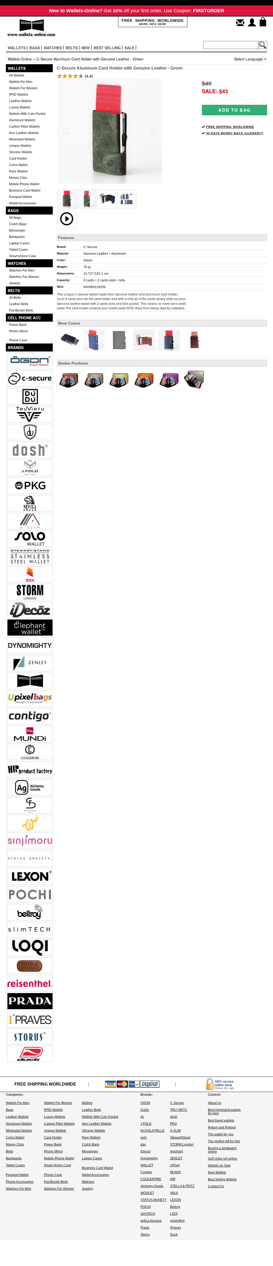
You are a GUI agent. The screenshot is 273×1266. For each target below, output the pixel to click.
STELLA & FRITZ (182, 1186)
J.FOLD (145, 1124)
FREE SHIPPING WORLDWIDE (230, 126)
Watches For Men (21, 270)
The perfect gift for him (224, 1141)
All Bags (15, 218)
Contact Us (216, 1186)
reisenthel (177, 1221)
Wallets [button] (17, 47)
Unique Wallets (20, 146)
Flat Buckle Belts (21, 310)
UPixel (175, 1165)
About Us (214, 1103)
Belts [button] (72, 47)
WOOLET (147, 1193)
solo (143, 1137)
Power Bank (18, 325)
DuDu (144, 1110)
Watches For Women (24, 277)
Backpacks (17, 237)
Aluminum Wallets (22, 120)
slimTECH (147, 1214)
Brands (15, 347)
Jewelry (14, 283)
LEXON (175, 1200)
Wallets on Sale (219, 1165)
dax (143, 1144)
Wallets (17, 68)
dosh (173, 1117)
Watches (17, 263)
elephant (176, 1151)
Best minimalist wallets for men (224, 1111)
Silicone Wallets (20, 152)
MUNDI (175, 1172)
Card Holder (18, 158)
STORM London (182, 1144)
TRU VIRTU (178, 1110)
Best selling (107, 47)
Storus (145, 1234)
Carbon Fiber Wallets (24, 126)
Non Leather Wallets (24, 133)
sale (129, 47)
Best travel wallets (221, 1120)
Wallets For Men (21, 82)
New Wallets (217, 1172)
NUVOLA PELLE (152, 1130)
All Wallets (16, 75)
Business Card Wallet (24, 190)
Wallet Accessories (22, 203)
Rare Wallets (18, 171)
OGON (145, 1103)
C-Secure (90, 247)
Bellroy (175, 1207)
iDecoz (145, 1151)
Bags (13, 210)
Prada (144, 1227)
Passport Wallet (20, 197)
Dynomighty (149, 1158)
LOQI (174, 1214)
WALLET (146, 1165)
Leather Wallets (20, 101)
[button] (65, 128)
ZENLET (176, 1158)
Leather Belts (18, 304)
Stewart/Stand (180, 1137)
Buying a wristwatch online (222, 1150)
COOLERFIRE (150, 1179)
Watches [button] (53, 47)
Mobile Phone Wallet (24, 184)
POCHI (145, 1207)
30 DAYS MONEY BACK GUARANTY (234, 133)
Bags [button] (34, 47)
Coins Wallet (18, 165)
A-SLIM (175, 1130)
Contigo (146, 1172)
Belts (14, 290)
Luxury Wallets (19, 107)
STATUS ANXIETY (153, 1200)
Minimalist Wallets (22, 139)
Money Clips (18, 178)
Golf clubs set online (222, 1158)
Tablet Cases (18, 250)
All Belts (15, 298)
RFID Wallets (18, 94)
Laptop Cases (19, 243)
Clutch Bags (18, 224)
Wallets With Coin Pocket (27, 114)
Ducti (174, 1234)
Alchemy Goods (151, 1186)
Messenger (17, 230)
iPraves (175, 1227)
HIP (172, 1179)
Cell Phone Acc (24, 317)
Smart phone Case (22, 256)
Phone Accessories (20, 1182)
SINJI (174, 1193)
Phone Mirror (18, 331)
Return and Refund (222, 1127)
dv (142, 1117)
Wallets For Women (23, 88)
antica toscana (151, 1221)
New (85, 47)
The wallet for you (221, 1134)
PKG (173, 1124)
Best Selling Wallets (222, 1179)
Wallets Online (20, 59)
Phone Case (18, 340)
